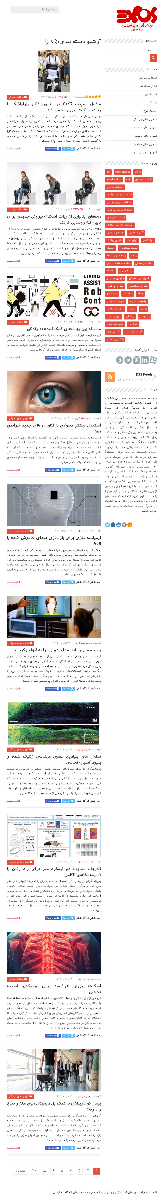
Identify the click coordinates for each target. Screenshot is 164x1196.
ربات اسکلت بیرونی (118, 263)
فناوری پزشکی (115, 286)
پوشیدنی (144, 316)
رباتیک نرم (150, 111)
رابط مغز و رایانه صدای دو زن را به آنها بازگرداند (57, 650)
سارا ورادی (84, 530)
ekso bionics (122, 172)
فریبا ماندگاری (82, 418)
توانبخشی (151, 95)
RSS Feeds (144, 375)
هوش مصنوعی (115, 301)
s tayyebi (61, 97)
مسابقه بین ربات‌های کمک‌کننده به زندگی (64, 329)
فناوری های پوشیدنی (143, 128)
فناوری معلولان (115, 278)
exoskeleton (114, 179)
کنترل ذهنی (113, 332)
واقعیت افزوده (137, 301)
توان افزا (132, 240)
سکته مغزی (126, 271)
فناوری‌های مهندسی (145, 153)
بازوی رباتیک (114, 240)
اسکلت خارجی (116, 217)
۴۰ (34, 1171)
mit (128, 179)
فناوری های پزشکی (19, 531)
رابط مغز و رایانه (116, 255)
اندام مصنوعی (148, 86)
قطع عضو (112, 293)
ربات (134, 255)
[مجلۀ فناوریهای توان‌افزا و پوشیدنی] (137, 29)
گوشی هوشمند (133, 332)
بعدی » (20, 1171)
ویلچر (132, 309)
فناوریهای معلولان (139, 278)
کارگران (133, 324)
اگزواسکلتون (136, 233)
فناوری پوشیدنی (138, 286)
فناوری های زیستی (145, 136)
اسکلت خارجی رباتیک (120, 225)
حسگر (110, 248)
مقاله (140, 293)
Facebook (51, 148)
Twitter (67, 148)
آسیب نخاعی (143, 179)
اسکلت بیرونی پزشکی (120, 210)
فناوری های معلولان (19, 418)
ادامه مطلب (13, 148)
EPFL (138, 172)
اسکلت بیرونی (16, 97)
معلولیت (127, 293)
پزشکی (130, 316)
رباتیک (153, 103)
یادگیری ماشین (115, 339)
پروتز (144, 309)
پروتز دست (113, 316)
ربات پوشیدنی (143, 263)
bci (108, 172)
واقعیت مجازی (115, 309)
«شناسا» (144, 467)
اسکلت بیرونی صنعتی (119, 202)
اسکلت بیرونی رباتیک (119, 194)
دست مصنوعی (128, 248)
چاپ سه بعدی (115, 324)
